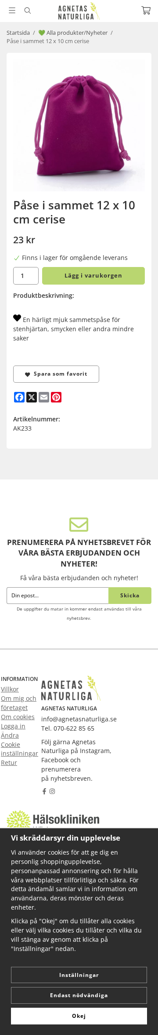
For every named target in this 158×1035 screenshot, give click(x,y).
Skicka (130, 595)
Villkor (10, 689)
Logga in (13, 726)
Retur (9, 762)
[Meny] (12, 10)
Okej (79, 1016)
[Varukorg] (146, 10)
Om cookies (18, 717)
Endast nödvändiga (79, 995)
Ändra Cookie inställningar (19, 744)
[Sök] (27, 11)
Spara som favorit (58, 373)
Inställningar (79, 975)
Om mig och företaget (18, 703)
